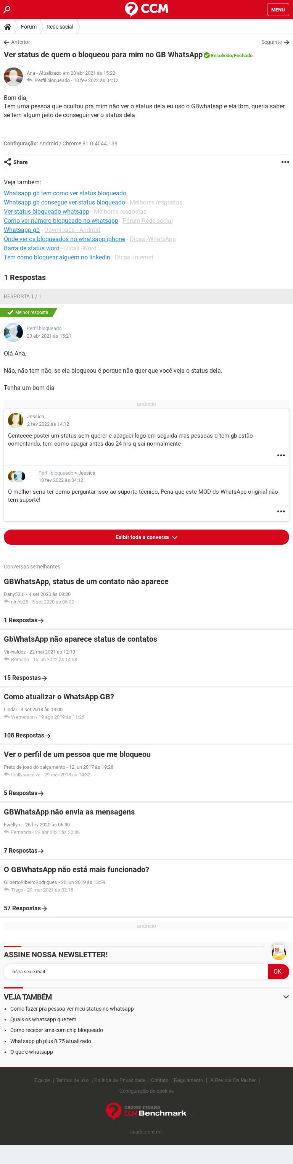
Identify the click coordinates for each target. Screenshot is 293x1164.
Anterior (20, 42)
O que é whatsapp (31, 1052)
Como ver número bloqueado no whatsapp (61, 220)
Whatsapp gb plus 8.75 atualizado (50, 1041)
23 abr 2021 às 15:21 (49, 336)
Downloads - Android (72, 229)
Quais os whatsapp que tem (43, 1019)
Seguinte (271, 42)
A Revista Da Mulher (233, 1080)
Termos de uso (72, 1080)
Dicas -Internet (134, 257)
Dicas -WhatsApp (153, 239)
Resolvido (221, 55)
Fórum (29, 27)
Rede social (60, 27)
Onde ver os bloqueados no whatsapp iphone (64, 239)
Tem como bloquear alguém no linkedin (57, 257)
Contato (159, 1080)
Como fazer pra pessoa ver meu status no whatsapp (72, 1009)
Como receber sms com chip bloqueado (56, 1030)
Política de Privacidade (119, 1080)
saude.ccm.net (146, 1132)
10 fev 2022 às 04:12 (96, 80)
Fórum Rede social (148, 220)
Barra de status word (32, 248)
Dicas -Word (80, 248)
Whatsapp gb (22, 229)
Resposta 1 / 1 (23, 296)
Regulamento (188, 1080)
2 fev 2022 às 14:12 (48, 424)
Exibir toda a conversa (143, 537)
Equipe (42, 1080)
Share (20, 162)
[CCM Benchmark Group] (146, 1112)
